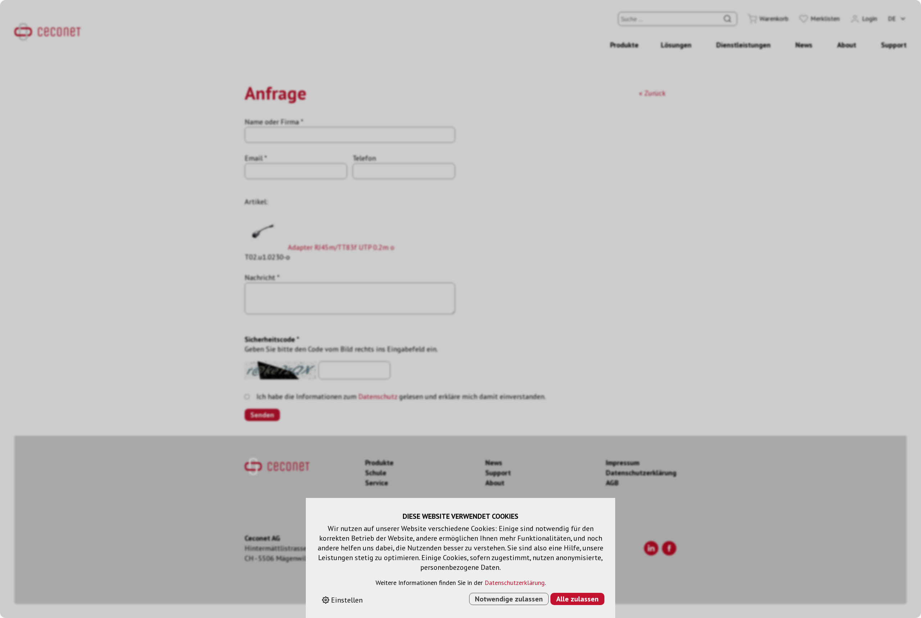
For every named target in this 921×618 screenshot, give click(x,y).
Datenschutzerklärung (515, 582)
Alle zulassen (577, 599)
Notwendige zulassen (509, 599)
